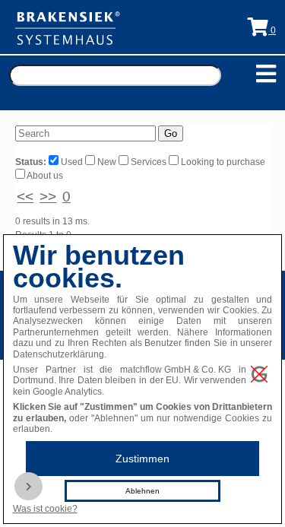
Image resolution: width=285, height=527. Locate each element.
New (107, 162)
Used (72, 162)
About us (44, 175)
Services (148, 162)
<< (25, 197)
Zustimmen (142, 458)
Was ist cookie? (45, 508)
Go (170, 133)
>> (48, 197)
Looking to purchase (222, 162)
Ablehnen (142, 491)
